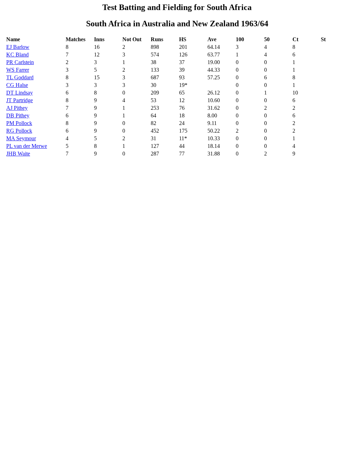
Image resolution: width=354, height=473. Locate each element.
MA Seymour (21, 138)
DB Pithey (17, 115)
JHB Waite (18, 154)
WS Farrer (17, 70)
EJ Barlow (17, 47)
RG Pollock (19, 131)
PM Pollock (19, 123)
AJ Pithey (17, 108)
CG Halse (17, 85)
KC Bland (17, 54)
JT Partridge (19, 100)
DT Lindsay (19, 93)
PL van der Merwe (26, 146)
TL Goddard (20, 77)
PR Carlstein (20, 62)
